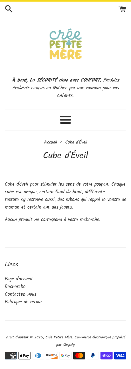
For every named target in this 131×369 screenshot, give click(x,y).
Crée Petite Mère (58, 337)
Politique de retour (23, 302)
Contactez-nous (20, 294)
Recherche (15, 287)
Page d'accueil (18, 279)
